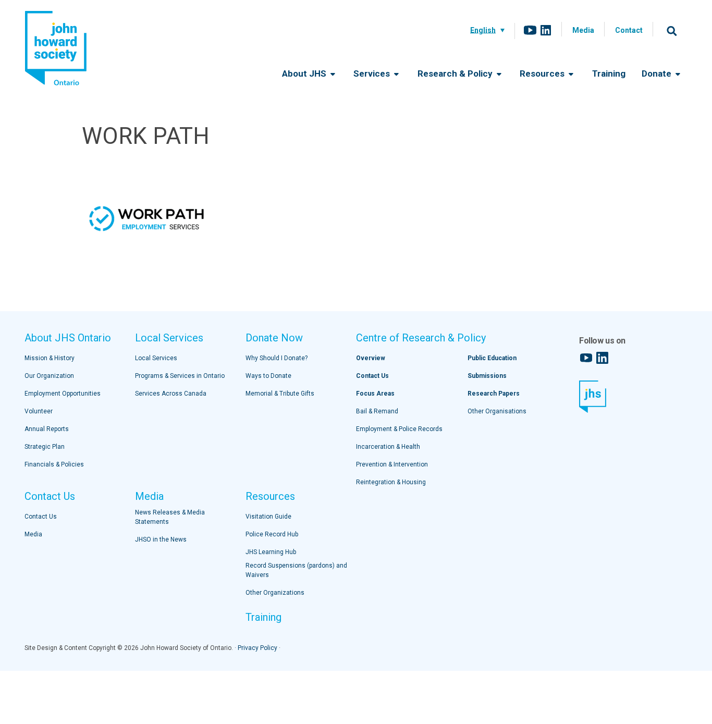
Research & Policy (456, 73)
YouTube (530, 30)
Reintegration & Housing (391, 482)
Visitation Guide (268, 516)
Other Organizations (274, 592)
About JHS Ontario (67, 338)
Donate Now (274, 338)
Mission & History (49, 358)
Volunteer (38, 411)
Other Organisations (497, 411)
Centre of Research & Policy (421, 338)
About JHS (305, 73)
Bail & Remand (377, 411)
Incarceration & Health (388, 446)
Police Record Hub (271, 534)
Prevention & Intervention (392, 464)
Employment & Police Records (399, 429)
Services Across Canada (170, 393)
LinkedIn (546, 30)
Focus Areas (375, 393)
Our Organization (49, 375)
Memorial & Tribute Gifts (279, 393)
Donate (657, 73)
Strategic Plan (44, 446)
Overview (370, 358)
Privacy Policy (257, 648)
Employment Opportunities (62, 393)
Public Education (492, 358)
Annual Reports (46, 429)
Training (608, 73)
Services (372, 73)
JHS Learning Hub (270, 552)
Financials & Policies (54, 464)
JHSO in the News (161, 539)
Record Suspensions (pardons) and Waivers (296, 570)
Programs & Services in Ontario (180, 375)
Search (672, 31)
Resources (543, 73)
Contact (629, 30)
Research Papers (494, 393)
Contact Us (49, 496)
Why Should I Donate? (276, 358)
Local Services (169, 338)
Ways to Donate (268, 375)
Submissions (487, 375)
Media (583, 30)
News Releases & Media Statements (170, 517)
